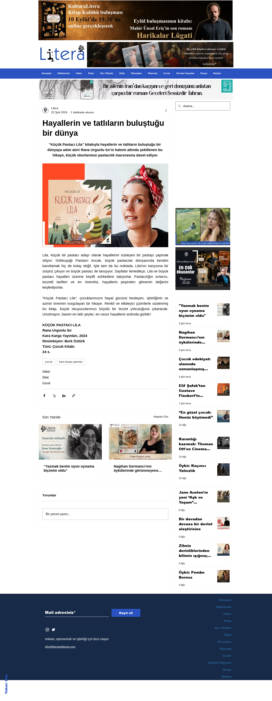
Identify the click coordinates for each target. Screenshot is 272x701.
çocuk (48, 361)
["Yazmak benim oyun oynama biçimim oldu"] (70, 442)
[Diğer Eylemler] (165, 110)
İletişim (226, 676)
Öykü (227, 634)
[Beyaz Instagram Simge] (47, 629)
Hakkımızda (223, 606)
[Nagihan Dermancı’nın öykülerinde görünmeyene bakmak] (140, 442)
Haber (46, 371)
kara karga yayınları (71, 361)
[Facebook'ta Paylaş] (44, 395)
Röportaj (225, 648)
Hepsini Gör (161, 416)
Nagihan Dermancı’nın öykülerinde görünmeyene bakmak (136, 468)
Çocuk (46, 382)
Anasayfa (225, 599)
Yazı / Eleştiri (222, 627)
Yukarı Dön (6, 684)
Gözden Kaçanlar (219, 662)
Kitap (45, 377)
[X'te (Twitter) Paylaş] (54, 395)
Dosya (227, 669)
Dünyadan (224, 641)
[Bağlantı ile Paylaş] (73, 395)
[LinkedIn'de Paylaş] (64, 395)
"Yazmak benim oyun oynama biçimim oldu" (69, 468)
